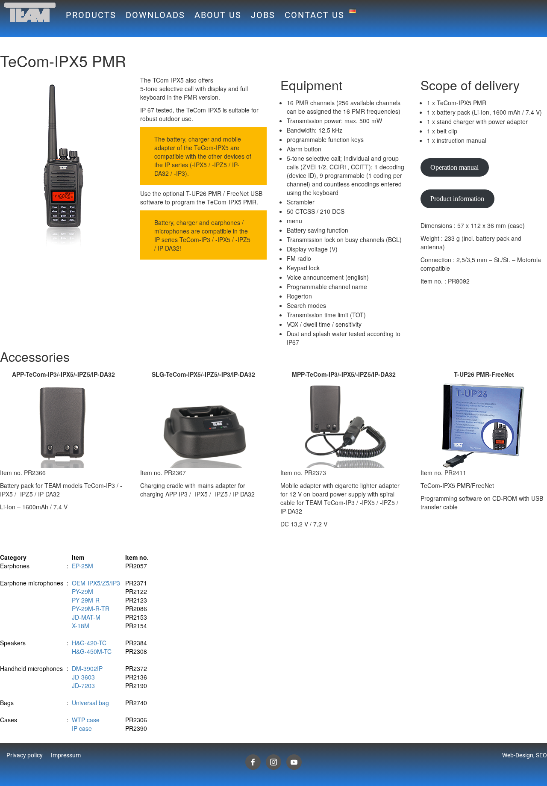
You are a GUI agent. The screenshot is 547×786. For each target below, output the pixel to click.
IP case (82, 728)
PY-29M (82, 591)
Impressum (66, 755)
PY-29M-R (86, 600)
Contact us (314, 15)
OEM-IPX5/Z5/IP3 (96, 583)
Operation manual (454, 167)
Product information (457, 198)
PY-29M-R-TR (90, 608)
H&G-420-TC (89, 642)
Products (91, 15)
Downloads (155, 15)
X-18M (80, 625)
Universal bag (90, 702)
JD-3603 (83, 677)
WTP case (86, 719)
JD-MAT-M (86, 617)
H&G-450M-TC (92, 651)
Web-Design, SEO (524, 755)
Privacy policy (24, 755)
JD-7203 (83, 685)
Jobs (263, 15)
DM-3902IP (87, 668)
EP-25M (82, 565)
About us (217, 15)
